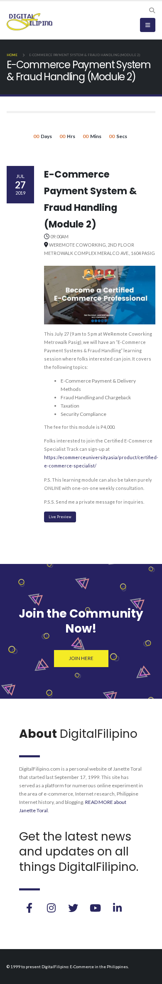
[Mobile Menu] (147, 25)
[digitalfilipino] (95, 908)
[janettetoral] (29, 908)
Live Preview (60, 517)
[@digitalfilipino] (51, 908)
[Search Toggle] (151, 10)
